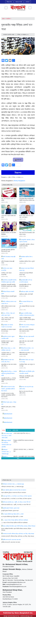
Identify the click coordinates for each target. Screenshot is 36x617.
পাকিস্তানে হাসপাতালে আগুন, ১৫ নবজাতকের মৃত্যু (12, 486)
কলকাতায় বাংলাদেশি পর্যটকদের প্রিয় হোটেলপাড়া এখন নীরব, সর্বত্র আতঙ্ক (17, 536)
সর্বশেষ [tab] (3, 430)
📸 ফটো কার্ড (18, 159)
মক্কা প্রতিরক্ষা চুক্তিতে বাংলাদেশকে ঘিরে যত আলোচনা (13, 492)
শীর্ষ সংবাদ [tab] (9, 430)
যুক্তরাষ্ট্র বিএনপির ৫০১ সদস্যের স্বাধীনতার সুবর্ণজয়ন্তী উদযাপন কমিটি (8, 379)
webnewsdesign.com (26, 616)
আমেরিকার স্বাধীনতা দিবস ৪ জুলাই (27, 261)
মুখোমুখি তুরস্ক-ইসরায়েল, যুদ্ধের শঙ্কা (10, 510)
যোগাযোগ (27, 2)
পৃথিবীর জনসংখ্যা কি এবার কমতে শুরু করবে (10, 542)
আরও (18, 458)
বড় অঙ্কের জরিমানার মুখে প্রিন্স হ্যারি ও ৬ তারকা (12, 516)
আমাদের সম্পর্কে (18, 2)
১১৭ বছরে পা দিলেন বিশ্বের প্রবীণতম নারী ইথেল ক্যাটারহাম (14, 522)
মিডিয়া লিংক (9, 2)
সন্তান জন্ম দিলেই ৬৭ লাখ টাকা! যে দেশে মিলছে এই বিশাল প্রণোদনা (16, 498)
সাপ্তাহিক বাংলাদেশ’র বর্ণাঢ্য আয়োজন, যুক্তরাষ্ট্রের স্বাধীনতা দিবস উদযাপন (8, 395)
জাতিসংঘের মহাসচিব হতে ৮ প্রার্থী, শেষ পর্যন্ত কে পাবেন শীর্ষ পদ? (15, 504)
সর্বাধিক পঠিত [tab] (15, 430)
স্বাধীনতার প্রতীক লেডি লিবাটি (26, 294)
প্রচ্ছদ (3, 18)
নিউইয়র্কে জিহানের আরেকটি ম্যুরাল (9, 296)
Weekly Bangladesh (19, 180)
